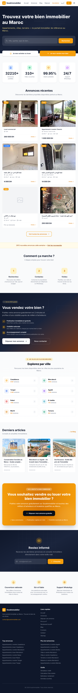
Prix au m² (44, 621)
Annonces (34, 3)
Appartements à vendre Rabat (11, 655)
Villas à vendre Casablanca (49, 655)
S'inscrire (56, 561)
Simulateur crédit (46, 670)
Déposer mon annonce (14, 341)
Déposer (47, 3)
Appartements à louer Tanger (11, 663)
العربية (62, 3)
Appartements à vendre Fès (49, 647)
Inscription (55, 3)
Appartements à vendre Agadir (50, 644)
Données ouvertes (46, 678)
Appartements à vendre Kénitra (50, 650)
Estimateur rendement (47, 676)
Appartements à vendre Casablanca (13, 644)
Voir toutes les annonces (38, 234)
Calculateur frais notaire (48, 673)
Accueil (26, 3)
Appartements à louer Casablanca (12, 647)
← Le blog (72, 432)
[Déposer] (69, 3)
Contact (43, 633)
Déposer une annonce (47, 618)
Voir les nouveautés (54, 245)
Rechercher (66, 41)
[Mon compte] (74, 3)
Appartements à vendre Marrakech (13, 650)
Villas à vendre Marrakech (49, 652)
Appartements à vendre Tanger (12, 660)
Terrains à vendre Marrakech (49, 658)
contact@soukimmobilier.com (11, 619)
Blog (40, 3)
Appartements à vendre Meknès (51, 663)
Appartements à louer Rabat (11, 658)
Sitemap (43, 635)
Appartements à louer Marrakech (12, 652)
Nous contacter (40, 341)
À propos (43, 630)
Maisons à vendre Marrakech (50, 660)
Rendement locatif (46, 624)
